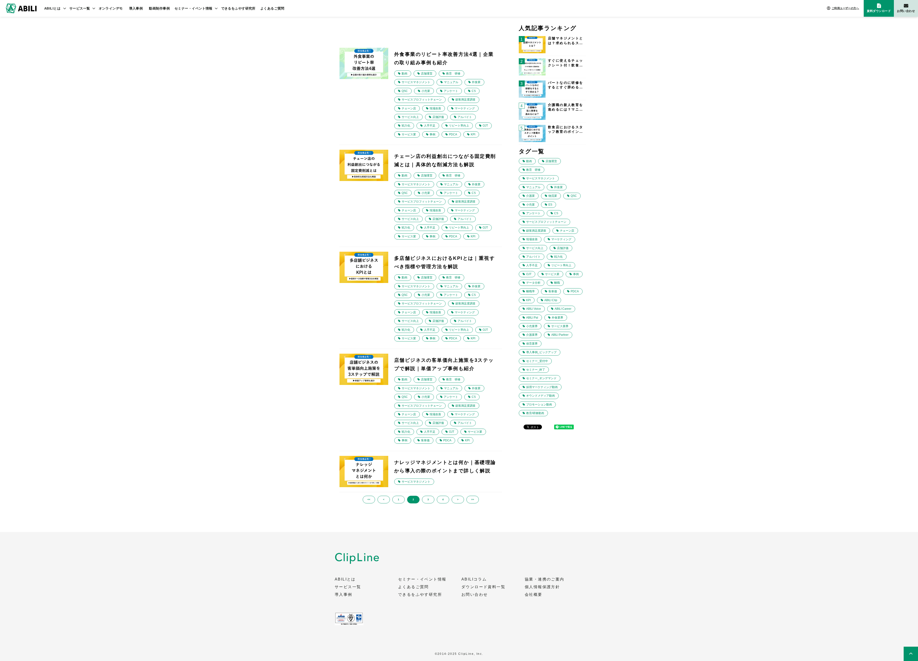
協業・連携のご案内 (544, 579)
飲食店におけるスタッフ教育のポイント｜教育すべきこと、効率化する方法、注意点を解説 (565, 129)
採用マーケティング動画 (542, 387)
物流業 (552, 195)
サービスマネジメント (416, 82)
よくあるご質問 (272, 8)
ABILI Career (563, 308)
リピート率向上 (459, 125)
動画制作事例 (159, 8)
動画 (404, 73)
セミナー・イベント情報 (194, 8)
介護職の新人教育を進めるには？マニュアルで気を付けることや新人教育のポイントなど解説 (565, 107)
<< (368, 499)
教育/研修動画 (535, 413)
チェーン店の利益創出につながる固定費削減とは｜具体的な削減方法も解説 (445, 160)
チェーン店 (409, 108)
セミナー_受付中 (537, 361)
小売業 (425, 91)
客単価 (425, 440)
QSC (405, 91)
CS (474, 91)
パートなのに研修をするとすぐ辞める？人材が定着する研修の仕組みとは (565, 85)
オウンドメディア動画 (540, 395)
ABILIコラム (474, 579)
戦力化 (406, 125)
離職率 (530, 291)
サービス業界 (559, 326)
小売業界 (532, 326)
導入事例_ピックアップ (541, 352)
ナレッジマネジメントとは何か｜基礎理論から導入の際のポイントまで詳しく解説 (445, 466)
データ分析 (533, 282)
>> (472, 499)
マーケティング (465, 108)
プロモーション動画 (539, 404)
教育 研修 (453, 73)
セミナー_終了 (535, 369)
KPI (473, 134)
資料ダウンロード (879, 11)
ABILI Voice (533, 308)
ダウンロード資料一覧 (483, 587)
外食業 (476, 82)
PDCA (453, 134)
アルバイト (465, 117)
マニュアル (451, 82)
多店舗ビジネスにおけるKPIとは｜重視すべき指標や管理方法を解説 (444, 262)
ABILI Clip (550, 300)
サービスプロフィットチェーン (422, 99)
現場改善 (435, 108)
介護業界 (532, 334)
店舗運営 (426, 73)
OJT (485, 125)
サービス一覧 (79, 8)
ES (550, 204)
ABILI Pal (532, 317)
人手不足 (429, 125)
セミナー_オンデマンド (541, 378)
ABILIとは (52, 8)
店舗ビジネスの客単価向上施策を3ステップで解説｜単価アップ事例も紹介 (444, 364)
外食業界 (557, 317)
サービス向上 (410, 117)
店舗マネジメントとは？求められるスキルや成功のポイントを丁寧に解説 (565, 40)
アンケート (451, 91)
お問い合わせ (906, 11)
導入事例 (136, 8)
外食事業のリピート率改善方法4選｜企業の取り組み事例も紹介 (444, 58)
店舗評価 (438, 117)
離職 (557, 282)
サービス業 (409, 134)
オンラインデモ (111, 8)
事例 (432, 134)
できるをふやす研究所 (238, 8)
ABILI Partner (559, 334)
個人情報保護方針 (542, 587)
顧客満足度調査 (465, 99)
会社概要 (533, 595)
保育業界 (532, 343)
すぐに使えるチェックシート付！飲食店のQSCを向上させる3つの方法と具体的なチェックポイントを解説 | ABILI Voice (565, 63)
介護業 (530, 195)
